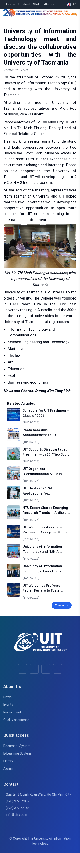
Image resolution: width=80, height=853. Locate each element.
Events (8, 705)
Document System (16, 746)
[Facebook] (22, 668)
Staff (37, 4)
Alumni (49, 4)
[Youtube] (34, 668)
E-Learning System (17, 753)
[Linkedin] (57, 668)
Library (8, 761)
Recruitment (12, 712)
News (7, 697)
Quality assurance (16, 720)
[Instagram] (45, 668)
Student (24, 4)
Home (10, 4)
